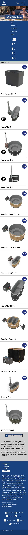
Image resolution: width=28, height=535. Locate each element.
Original (14, 26)
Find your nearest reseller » (9, 504)
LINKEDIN (19, 515)
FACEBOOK (10, 512)
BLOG (3, 530)
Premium (14, 31)
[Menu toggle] (23, 3)
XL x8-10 (14, 58)
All (12, 23)
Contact (7, 530)
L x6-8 (14, 53)
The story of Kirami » (7, 502)
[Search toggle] (17, 3)
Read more (4, 455)
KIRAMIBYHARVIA (15, 523)
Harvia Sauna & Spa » (7, 506)
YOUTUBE (11, 516)
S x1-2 (14, 43)
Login (11, 530)
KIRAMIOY (22, 520)
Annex (13, 34)
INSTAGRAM (20, 512)
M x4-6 (14, 49)
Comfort (14, 28)
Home (2, 62)
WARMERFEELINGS (11, 520)
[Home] (4, 3)
